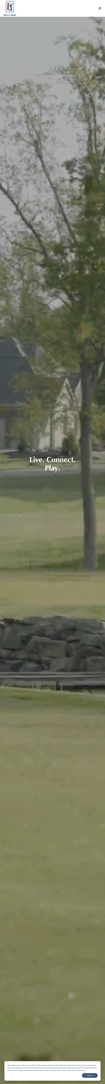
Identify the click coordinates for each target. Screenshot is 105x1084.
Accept (89, 1075)
